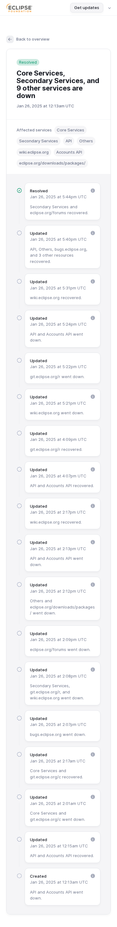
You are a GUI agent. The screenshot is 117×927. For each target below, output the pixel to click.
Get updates (86, 7)
